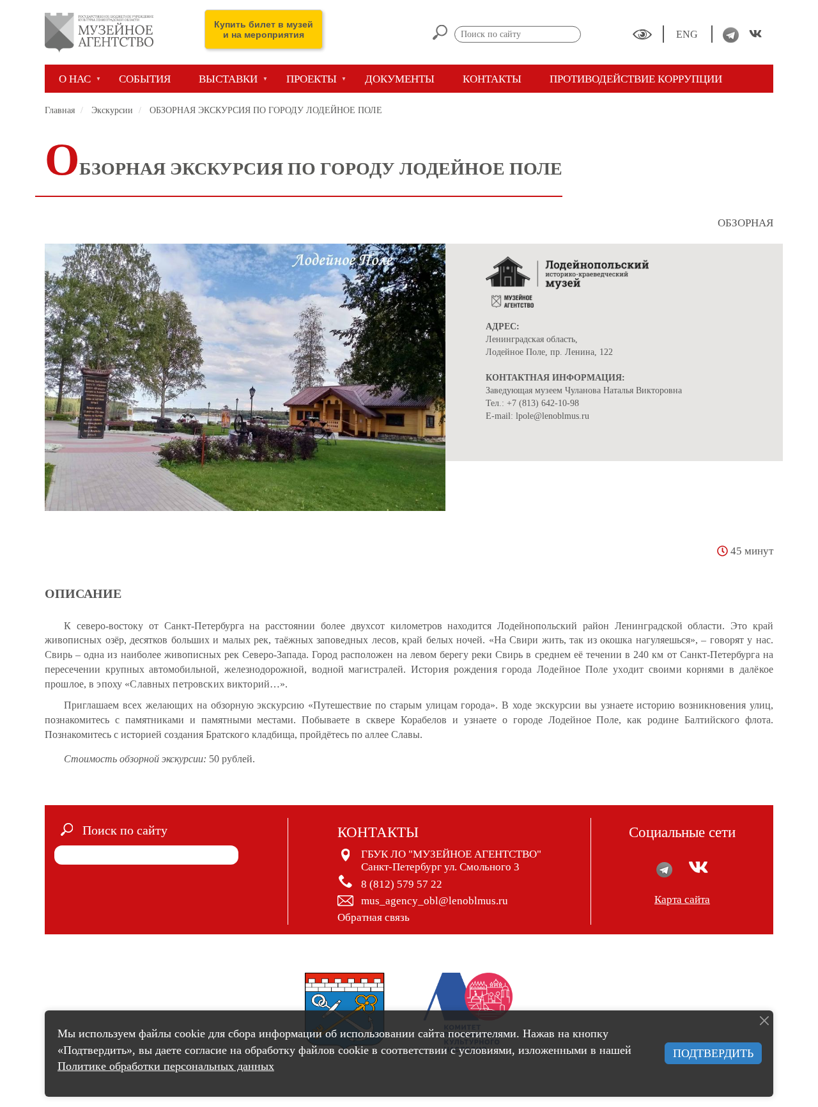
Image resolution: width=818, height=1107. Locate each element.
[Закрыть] (764, 1021)
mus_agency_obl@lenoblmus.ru (434, 901)
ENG (688, 34)
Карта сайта (682, 899)
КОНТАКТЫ (492, 79)
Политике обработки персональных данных (166, 1066)
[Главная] (104, 32)
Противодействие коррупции (636, 79)
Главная (60, 110)
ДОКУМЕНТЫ (400, 79)
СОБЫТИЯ (145, 79)
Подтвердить (713, 1053)
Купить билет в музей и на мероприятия (263, 29)
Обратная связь (373, 917)
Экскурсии (112, 110)
